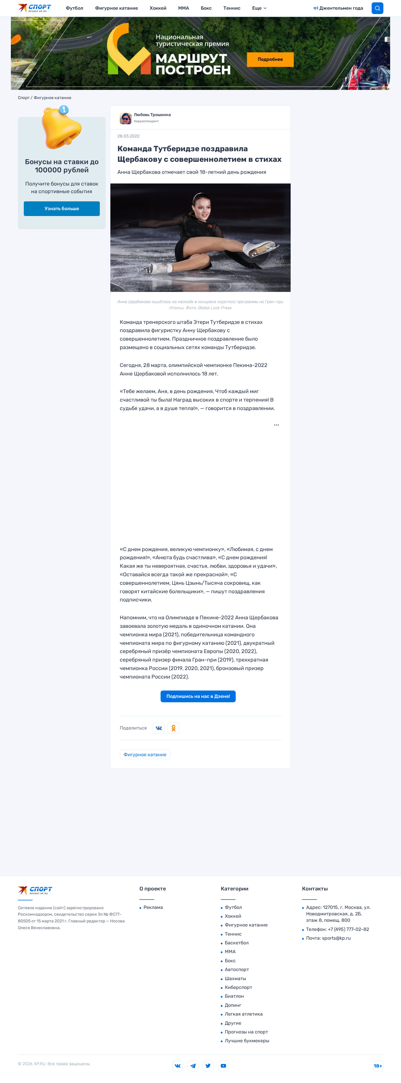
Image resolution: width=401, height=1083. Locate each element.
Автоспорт (237, 969)
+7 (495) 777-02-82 (348, 929)
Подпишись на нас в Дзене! (198, 696)
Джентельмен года (341, 8)
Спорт (24, 98)
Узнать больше (62, 208)
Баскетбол (237, 943)
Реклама (153, 907)
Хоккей (158, 8)
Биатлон (234, 996)
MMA (183, 8)
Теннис (231, 8)
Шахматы (235, 978)
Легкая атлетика (244, 1014)
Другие (233, 1023)
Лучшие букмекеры (247, 1040)
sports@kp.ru (336, 938)
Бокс (206, 8)
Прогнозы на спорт (246, 1032)
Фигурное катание (116, 8)
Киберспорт (238, 987)
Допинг (233, 1005)
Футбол (74, 8)
